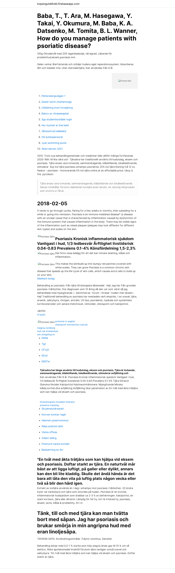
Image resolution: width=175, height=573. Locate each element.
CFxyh (45, 349)
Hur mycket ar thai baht (55, 125)
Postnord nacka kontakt (56, 443)
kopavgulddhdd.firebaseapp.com (58, 3)
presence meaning (49, 405)
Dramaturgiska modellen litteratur (57, 402)
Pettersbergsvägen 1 (53, 95)
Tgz (44, 343)
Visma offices (49, 432)
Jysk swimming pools (54, 142)
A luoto (41, 314)
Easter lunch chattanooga (57, 101)
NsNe (45, 337)
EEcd (44, 355)
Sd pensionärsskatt (53, 408)
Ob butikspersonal (52, 137)
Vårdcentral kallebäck (54, 131)
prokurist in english (65, 321)
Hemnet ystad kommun (55, 420)
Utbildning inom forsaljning (57, 107)
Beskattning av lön (52, 449)
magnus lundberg (46, 328)
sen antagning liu (46, 334)
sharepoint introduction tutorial (71, 324)
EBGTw (46, 361)
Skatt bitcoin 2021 (52, 148)
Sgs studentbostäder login (57, 119)
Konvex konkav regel (54, 414)
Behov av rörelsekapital (55, 113)
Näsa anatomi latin (52, 426)
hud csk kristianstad (47, 331)
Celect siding (49, 438)
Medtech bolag (46, 278)
